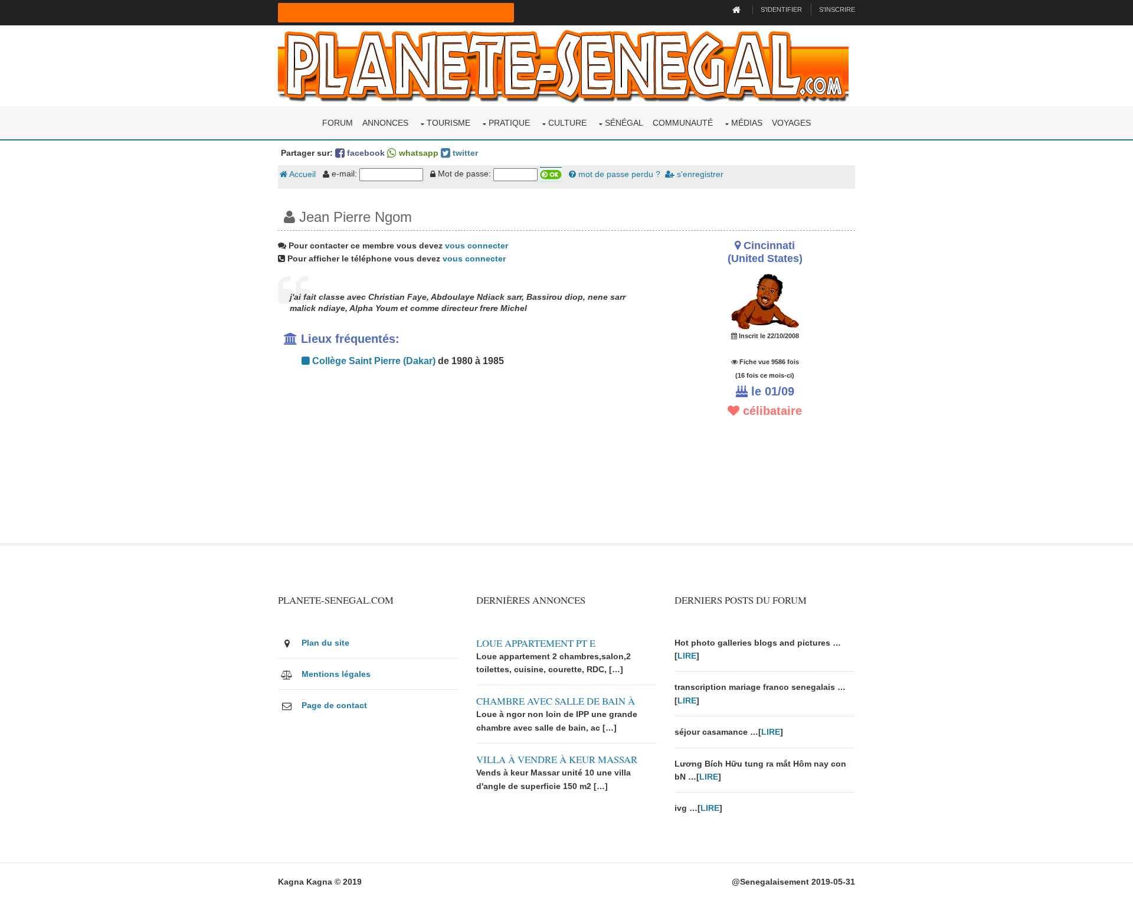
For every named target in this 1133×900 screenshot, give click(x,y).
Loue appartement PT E (535, 643)
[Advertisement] (467, 460)
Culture (567, 122)
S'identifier (781, 9)
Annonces (385, 122)
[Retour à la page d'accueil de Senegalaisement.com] (738, 9)
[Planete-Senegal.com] (563, 65)
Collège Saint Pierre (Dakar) (372, 361)
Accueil (301, 174)
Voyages (791, 122)
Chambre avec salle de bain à (555, 701)
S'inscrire (837, 9)
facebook (365, 153)
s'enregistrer (698, 174)
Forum (337, 122)
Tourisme (448, 122)
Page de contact (334, 705)
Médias (746, 122)
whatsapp (417, 153)
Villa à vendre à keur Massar (556, 759)
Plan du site (325, 642)
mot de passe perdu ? (618, 174)
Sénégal (624, 122)
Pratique (509, 122)
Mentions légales (336, 674)
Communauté (683, 122)
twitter (464, 153)
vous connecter (476, 245)
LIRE (686, 655)
